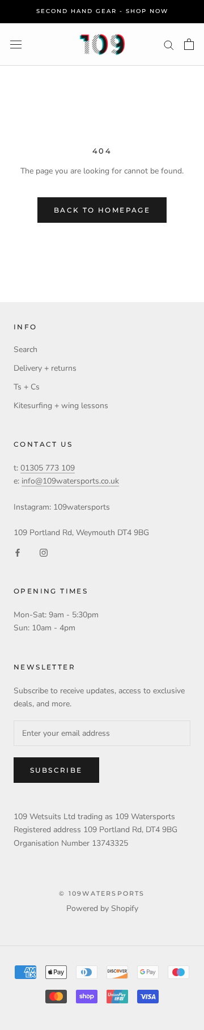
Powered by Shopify (102, 908)
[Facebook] (18, 551)
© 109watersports (101, 893)
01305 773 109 (47, 468)
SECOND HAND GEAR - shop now (102, 11)
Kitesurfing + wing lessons (61, 405)
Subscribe (56, 770)
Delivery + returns (45, 368)
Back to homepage (102, 210)
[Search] (169, 44)
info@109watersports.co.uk (70, 481)
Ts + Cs (27, 387)
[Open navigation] (16, 44)
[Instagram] (44, 551)
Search (25, 349)
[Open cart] (189, 44)
